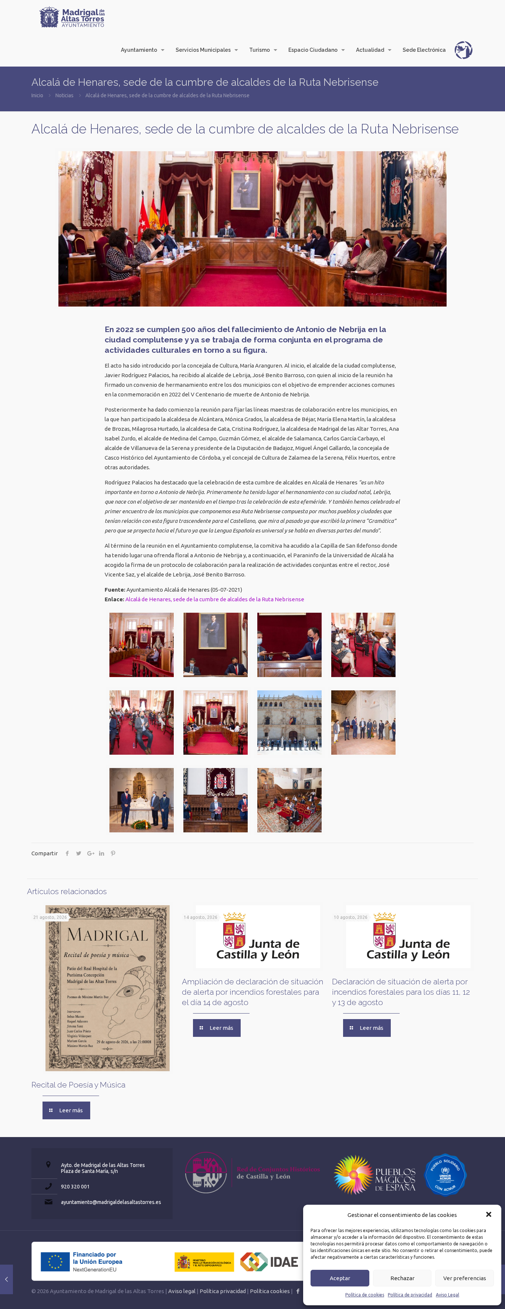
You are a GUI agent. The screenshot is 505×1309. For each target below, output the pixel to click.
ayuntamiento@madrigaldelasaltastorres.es (111, 1202)
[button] (489, 1215)
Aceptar (340, 1278)
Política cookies (270, 1291)
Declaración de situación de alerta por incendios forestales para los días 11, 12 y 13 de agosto (401, 992)
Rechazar (402, 1278)
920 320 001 (75, 1187)
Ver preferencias (464, 1278)
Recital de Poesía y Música (78, 1084)
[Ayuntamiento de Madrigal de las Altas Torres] (72, 16)
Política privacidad (223, 1291)
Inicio (37, 95)
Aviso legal (182, 1291)
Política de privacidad (410, 1294)
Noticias (64, 95)
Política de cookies (364, 1294)
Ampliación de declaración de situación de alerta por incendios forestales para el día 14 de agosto (252, 992)
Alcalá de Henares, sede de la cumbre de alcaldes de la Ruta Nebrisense (214, 599)
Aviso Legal (447, 1294)
